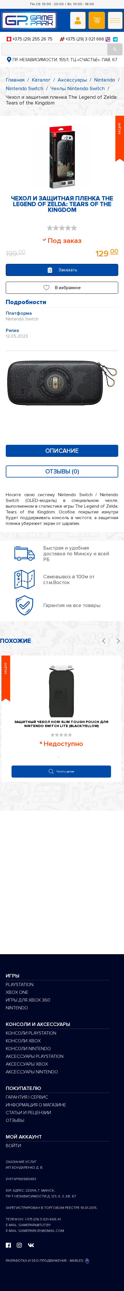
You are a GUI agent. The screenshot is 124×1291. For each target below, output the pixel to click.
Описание (62, 451)
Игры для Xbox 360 (28, 1000)
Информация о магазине (36, 1105)
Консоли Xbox (23, 1041)
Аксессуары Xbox (27, 1064)
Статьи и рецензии (28, 1113)
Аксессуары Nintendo (32, 1072)
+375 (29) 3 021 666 (85, 39)
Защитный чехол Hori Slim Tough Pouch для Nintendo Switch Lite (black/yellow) (61, 724)
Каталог (41, 80)
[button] (62, 288)
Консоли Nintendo (28, 1049)
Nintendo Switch (24, 88)
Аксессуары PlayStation (34, 1056)
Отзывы (15, 1120)
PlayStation (19, 984)
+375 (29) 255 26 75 (32, 39)
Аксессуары (72, 80)
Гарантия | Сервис (27, 1097)
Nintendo (104, 80)
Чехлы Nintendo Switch (77, 88)
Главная (15, 80)
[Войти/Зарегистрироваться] (78, 20)
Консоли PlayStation (31, 1033)
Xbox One (17, 992)
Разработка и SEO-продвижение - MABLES (45, 1261)
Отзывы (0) (62, 471)
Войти (13, 1146)
